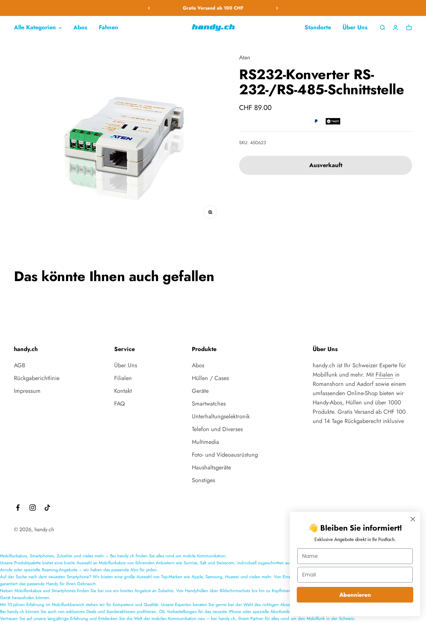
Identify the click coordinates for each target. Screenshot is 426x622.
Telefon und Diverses (217, 429)
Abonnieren (355, 595)
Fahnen (108, 27)
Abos (80, 27)
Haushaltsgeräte (211, 467)
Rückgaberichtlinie (36, 378)
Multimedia (205, 442)
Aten (244, 57)
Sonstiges (203, 480)
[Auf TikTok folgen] (47, 507)
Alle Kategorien (35, 27)
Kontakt (123, 391)
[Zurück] (149, 8)
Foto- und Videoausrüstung (225, 455)
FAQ (119, 403)
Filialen (123, 378)
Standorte (318, 27)
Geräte (200, 391)
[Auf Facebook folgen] (18, 507)
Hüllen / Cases (210, 378)
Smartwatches (209, 403)
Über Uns (355, 27)
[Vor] (277, 8)
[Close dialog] (413, 519)
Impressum (27, 391)
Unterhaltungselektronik (221, 416)
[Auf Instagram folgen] (33, 507)
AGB (19, 365)
